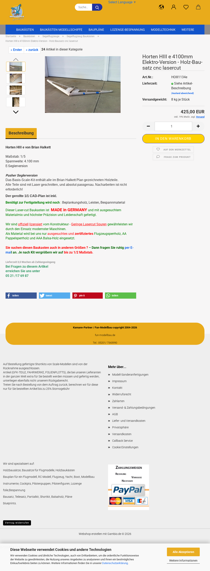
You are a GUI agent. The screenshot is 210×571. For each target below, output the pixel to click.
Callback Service (122, 440)
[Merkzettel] (186, 7)
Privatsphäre (120, 427)
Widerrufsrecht (121, 394)
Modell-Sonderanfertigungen (130, 374)
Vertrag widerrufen (17, 522)
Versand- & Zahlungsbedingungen (133, 407)
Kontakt (117, 387)
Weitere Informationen (183, 560)
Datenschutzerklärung (115, 563)
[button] (161, 7)
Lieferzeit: (150, 83)
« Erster (16, 50)
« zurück (32, 50)
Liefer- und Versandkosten (128, 420)
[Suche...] (97, 7)
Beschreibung (21, 133)
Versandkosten (121, 434)
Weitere (187, 30)
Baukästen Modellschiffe (61, 30)
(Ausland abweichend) (182, 93)
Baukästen (25, 30)
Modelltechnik (163, 30)
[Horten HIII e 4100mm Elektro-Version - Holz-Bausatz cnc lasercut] (83, 84)
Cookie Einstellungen (125, 447)
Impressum (119, 381)
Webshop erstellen (90, 533)
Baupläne (96, 30)
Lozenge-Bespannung (127, 30)
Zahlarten (118, 401)
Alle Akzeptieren (183, 552)
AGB (115, 414)
